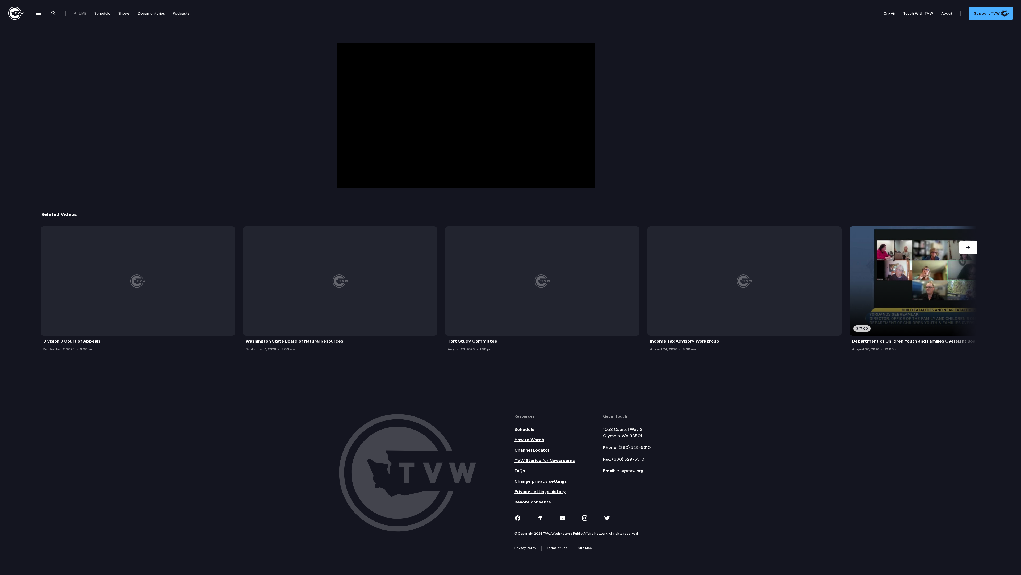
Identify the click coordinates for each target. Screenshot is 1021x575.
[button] (968, 290)
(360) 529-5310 (634, 447)
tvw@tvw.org (629, 471)
